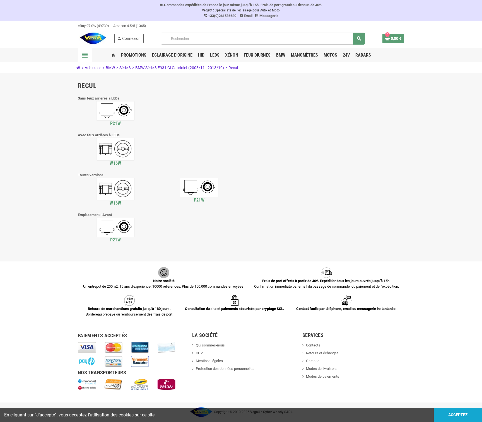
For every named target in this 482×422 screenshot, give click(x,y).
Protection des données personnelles (225, 369)
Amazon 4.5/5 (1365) (129, 26)
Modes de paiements (322, 376)
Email (246, 16)
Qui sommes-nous (210, 345)
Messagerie (266, 16)
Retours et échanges (322, 353)
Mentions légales (209, 361)
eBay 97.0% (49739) (93, 26)
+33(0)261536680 (220, 16)
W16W (115, 163)
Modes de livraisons (322, 369)
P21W (115, 123)
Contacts (313, 345)
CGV (199, 353)
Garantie (312, 361)
